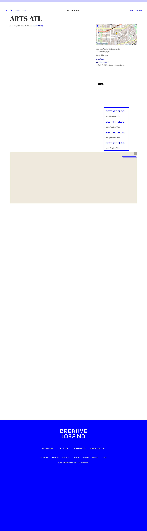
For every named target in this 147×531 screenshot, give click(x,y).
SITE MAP (76, 457)
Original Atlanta (73, 10)
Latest (25, 10)
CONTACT (65, 457)
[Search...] (11, 10)
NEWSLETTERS (97, 449)
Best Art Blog (115, 111)
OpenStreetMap (128, 44)
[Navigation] (6, 10)
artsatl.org (100, 59)
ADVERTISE (45, 457)
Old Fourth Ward (102, 62)
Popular (17, 10)
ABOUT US (55, 457)
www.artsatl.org (37, 25)
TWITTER (63, 449)
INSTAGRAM (79, 449)
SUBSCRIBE (139, 10)
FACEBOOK (47, 449)
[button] (135, 153)
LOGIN (131, 10)
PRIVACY (95, 457)
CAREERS (86, 457)
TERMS (104, 457)
